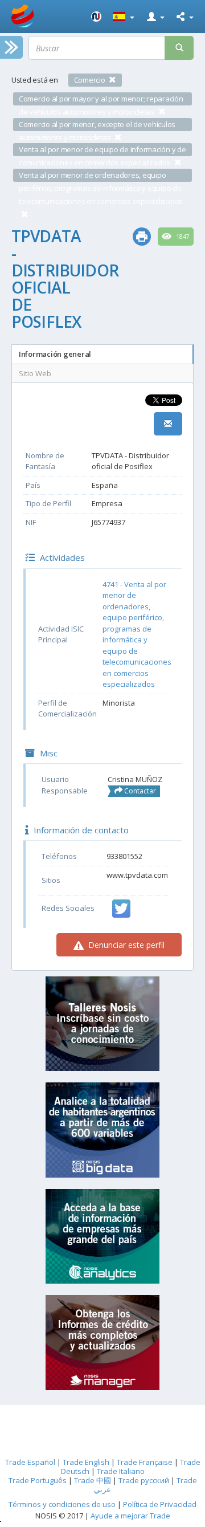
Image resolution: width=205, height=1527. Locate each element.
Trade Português (38, 1480)
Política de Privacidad (159, 1504)
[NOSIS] (96, 16)
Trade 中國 (92, 1480)
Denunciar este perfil (125, 944)
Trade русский (143, 1480)
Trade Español (30, 1462)
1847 (182, 237)
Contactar (139, 791)
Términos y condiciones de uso (62, 1504)
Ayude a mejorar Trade (130, 1515)
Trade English (86, 1462)
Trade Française (145, 1462)
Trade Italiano (121, 1471)
